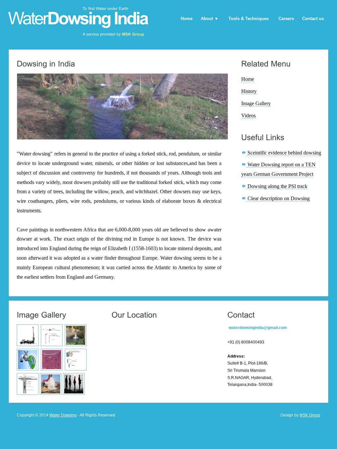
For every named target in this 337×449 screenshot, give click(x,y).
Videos (248, 115)
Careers (286, 18)
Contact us (313, 18)
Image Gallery (256, 103)
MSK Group (309, 415)
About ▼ (210, 18)
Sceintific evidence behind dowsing (283, 152)
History (249, 91)
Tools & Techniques (248, 18)
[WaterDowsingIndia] (78, 17)
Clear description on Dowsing (278, 198)
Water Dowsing (63, 415)
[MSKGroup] (133, 34)
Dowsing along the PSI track (276, 186)
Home (187, 18)
